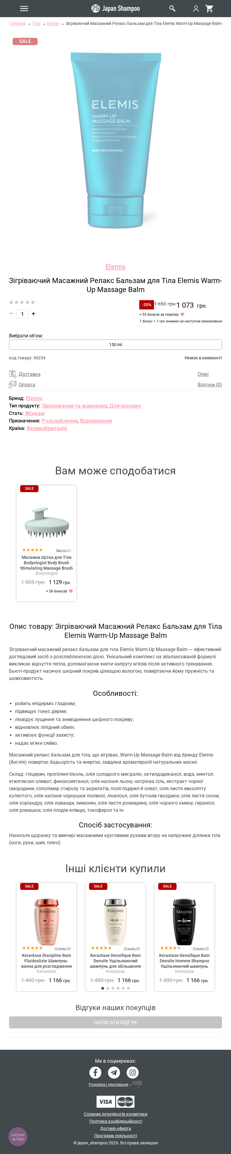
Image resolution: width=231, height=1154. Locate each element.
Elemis (115, 266)
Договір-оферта (115, 1128)
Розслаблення (60, 421)
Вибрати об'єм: (26, 336)
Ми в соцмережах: (115, 1061)
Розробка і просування (108, 1084)
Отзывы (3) (201, 948)
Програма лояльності (115, 1136)
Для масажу (125, 406)
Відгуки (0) (210, 385)
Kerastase (46, 971)
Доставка (30, 374)
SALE (29, 488)
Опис (203, 374)
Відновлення (96, 421)
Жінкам (35, 413)
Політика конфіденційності (115, 1121)
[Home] (115, 8)
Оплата (27, 385)
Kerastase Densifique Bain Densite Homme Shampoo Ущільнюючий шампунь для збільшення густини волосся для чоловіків (184, 966)
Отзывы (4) (132, 948)
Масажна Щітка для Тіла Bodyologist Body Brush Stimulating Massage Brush (46, 563)
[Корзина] (209, 8)
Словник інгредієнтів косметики (115, 1114)
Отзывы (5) (63, 948)
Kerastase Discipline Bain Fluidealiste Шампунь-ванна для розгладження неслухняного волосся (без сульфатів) (46, 966)
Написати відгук (115, 1022)
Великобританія (47, 428)
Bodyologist (46, 573)
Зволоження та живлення (74, 406)
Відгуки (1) (63, 550)
